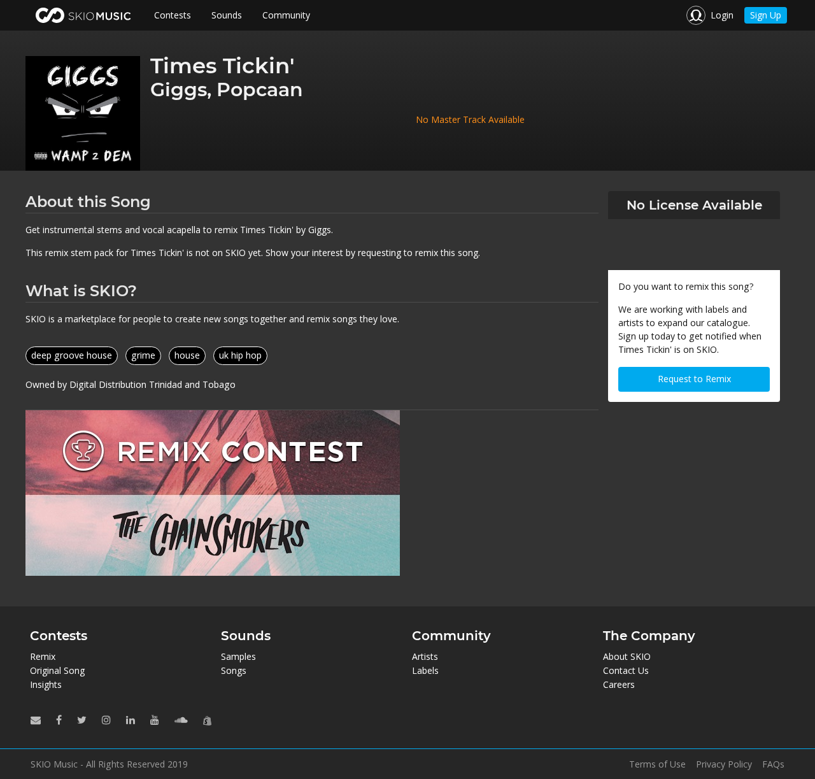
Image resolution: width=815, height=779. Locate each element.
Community (286, 15)
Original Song (57, 670)
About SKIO (627, 656)
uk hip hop (240, 355)
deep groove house (71, 355)
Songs (233, 670)
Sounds (226, 15)
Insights (46, 684)
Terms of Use (657, 764)
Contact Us (626, 670)
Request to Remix (694, 379)
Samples (238, 656)
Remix (42, 656)
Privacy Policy (724, 764)
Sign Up (765, 15)
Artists (425, 656)
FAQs (773, 764)
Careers (619, 684)
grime (143, 355)
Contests (172, 15)
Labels (425, 670)
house (187, 355)
